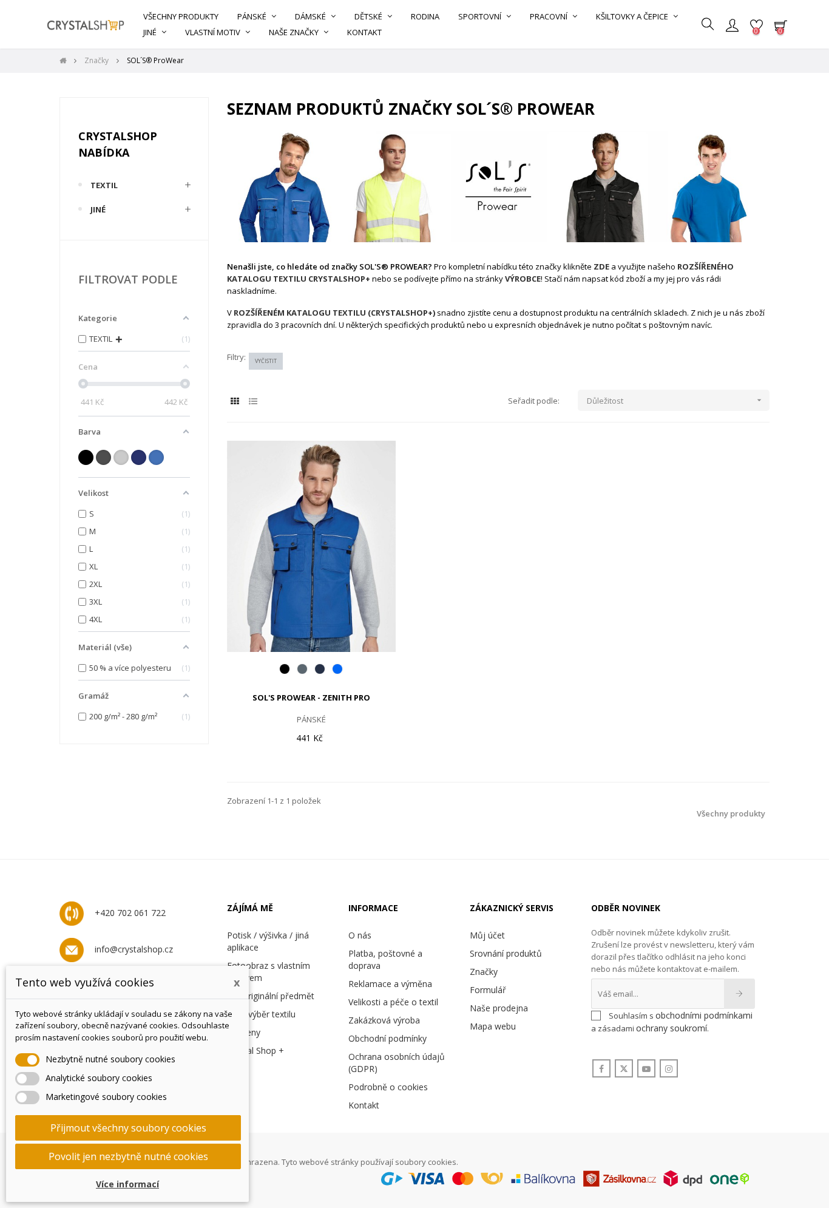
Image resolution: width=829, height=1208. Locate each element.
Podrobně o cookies (388, 1087)
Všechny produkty (731, 813)
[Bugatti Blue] (337, 669)
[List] (252, 401)
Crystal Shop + (255, 1050)
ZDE (601, 266)
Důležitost (675, 400)
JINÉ (98, 209)
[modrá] (156, 457)
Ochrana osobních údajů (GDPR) (396, 1062)
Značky (484, 971)
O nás (359, 935)
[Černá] (284, 669)
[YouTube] (646, 1068)
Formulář (488, 990)
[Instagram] (669, 1068)
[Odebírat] (739, 994)
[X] (624, 1068)
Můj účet (487, 935)
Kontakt (363, 1105)
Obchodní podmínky (387, 1038)
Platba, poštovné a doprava (385, 959)
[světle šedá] (121, 457)
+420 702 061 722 (130, 912)
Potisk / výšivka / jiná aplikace (268, 941)
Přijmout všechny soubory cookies (128, 1128)
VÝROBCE (523, 278)
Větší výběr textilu (261, 1014)
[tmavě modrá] (138, 457)
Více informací (127, 1184)
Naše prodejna (499, 1008)
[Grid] (234, 401)
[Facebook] (601, 1068)
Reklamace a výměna (390, 983)
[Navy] (320, 669)
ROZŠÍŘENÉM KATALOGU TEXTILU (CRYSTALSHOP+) (334, 312)
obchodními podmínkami (704, 1015)
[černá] (85, 457)
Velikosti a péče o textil (393, 1002)
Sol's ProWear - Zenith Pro (311, 697)
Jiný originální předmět (270, 996)
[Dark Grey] (302, 669)
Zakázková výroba (384, 1020)
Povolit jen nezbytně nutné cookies (128, 1156)
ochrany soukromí (671, 1028)
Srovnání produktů (506, 953)
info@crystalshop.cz (134, 949)
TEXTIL (104, 185)
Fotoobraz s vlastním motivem (268, 971)
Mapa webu (493, 1026)
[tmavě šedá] (103, 457)
